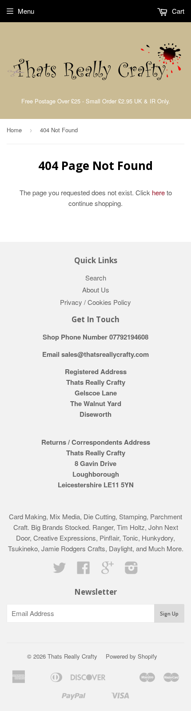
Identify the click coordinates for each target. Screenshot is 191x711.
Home (14, 130)
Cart (177, 11)
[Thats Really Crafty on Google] (107, 570)
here (158, 192)
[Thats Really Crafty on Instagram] (131, 570)
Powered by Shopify (131, 656)
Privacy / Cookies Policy (95, 302)
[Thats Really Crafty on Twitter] (59, 570)
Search (95, 277)
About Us (95, 289)
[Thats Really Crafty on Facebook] (83, 570)
